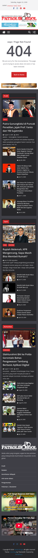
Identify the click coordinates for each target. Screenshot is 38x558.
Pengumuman (6, 483)
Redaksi (4, 470)
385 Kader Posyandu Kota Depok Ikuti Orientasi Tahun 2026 (19, 6)
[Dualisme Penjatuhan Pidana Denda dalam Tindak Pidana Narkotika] (9, 314)
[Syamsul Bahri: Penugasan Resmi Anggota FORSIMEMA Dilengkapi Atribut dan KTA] (9, 414)
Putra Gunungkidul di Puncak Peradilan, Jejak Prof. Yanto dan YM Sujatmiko (19, 127)
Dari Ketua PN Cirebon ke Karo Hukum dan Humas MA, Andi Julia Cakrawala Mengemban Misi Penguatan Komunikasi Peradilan (25, 188)
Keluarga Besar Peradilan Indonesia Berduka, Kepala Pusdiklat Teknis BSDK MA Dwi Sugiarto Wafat (25, 205)
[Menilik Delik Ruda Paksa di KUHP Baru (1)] (9, 277)
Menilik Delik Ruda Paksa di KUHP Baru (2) (25, 286)
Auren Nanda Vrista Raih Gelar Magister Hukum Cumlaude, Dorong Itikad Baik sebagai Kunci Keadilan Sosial (25, 153)
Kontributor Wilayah (8, 474)
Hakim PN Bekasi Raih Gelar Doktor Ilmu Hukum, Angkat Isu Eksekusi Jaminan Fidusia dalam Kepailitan (25, 170)
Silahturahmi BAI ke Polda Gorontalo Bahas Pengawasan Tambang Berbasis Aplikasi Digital (17, 359)
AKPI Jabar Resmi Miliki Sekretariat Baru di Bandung (24, 398)
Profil (5, 119)
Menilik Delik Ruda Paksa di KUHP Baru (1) (25, 276)
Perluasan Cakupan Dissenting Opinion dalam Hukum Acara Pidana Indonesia (23, 299)
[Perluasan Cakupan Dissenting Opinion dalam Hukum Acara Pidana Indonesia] (9, 300)
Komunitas (6, 350)
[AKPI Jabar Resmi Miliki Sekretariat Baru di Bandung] (9, 399)
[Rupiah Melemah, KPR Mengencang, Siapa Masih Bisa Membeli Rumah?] (19, 234)
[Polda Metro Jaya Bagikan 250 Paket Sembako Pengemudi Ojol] (9, 386)
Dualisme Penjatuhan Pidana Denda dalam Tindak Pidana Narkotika (25, 313)
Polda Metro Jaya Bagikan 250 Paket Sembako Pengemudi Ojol (25, 385)
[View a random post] (34, 32)
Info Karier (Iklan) (7, 478)
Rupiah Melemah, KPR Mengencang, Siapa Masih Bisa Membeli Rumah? (17, 253)
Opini (5, 245)
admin (17, 135)
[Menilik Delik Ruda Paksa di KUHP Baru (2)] (9, 287)
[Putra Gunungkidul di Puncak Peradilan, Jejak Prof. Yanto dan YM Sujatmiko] (19, 108)
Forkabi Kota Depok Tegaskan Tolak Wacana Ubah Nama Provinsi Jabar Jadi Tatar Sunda (25, 428)
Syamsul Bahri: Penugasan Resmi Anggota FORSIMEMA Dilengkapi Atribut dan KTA (24, 412)
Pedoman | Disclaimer (9, 487)
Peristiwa (11, 245)
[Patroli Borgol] (4, 32)
